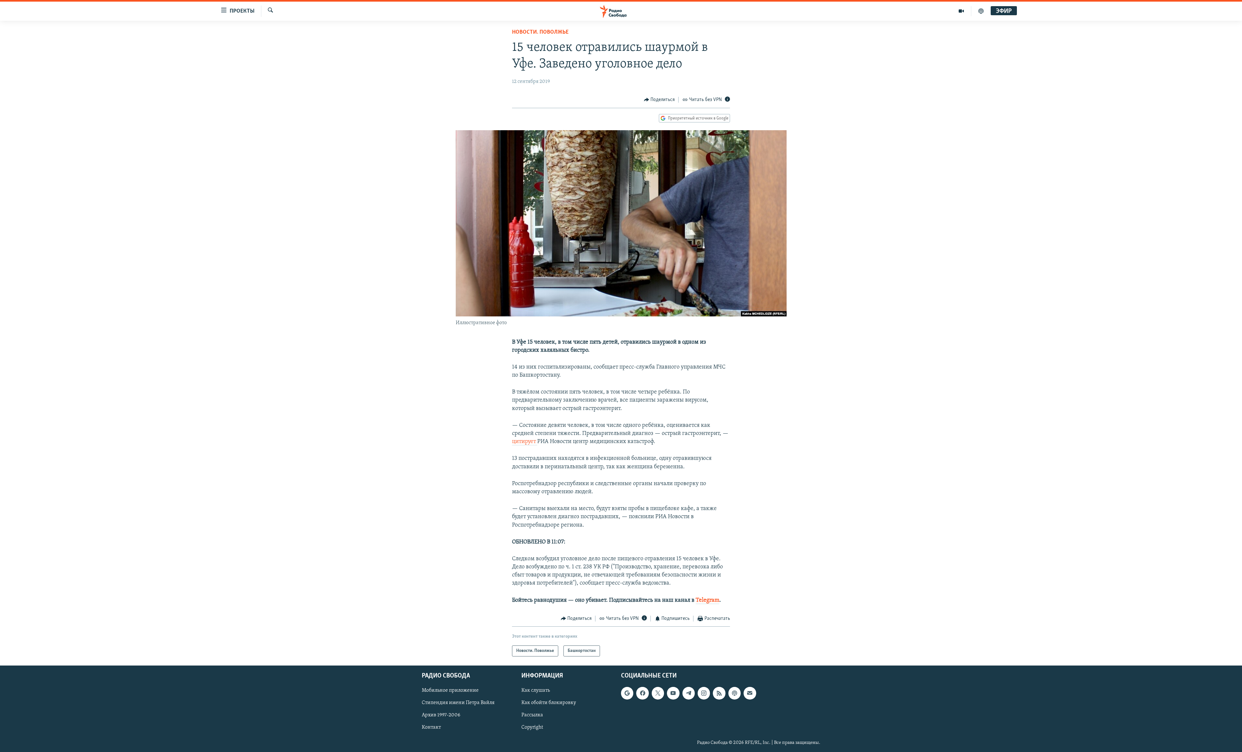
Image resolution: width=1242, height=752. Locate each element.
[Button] (659, 100)
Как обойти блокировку (548, 703)
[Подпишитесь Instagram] (704, 693)
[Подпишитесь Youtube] (673, 693)
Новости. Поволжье (540, 32)
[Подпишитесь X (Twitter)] (658, 693)
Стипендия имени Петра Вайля (458, 703)
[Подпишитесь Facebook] (642, 693)
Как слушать (535, 690)
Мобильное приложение (450, 690)
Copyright (532, 727)
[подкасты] (981, 11)
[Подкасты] (734, 693)
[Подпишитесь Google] (627, 693)
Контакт (431, 727)
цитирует (524, 442)
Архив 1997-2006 (441, 715)
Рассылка (532, 715)
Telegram (707, 600)
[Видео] (961, 11)
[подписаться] (750, 693)
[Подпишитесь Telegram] (688, 693)
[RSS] (719, 693)
